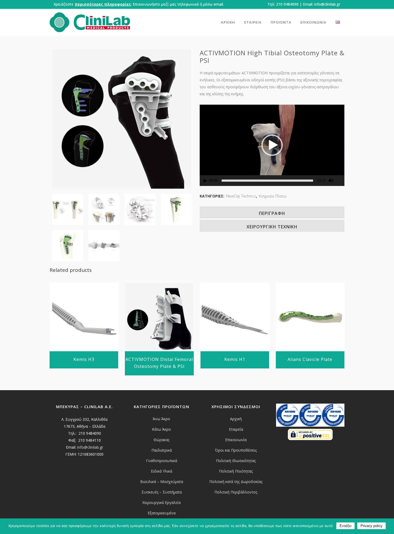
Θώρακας (161, 439)
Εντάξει (345, 526)
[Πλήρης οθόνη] (340, 180)
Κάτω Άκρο (161, 429)
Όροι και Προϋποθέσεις (236, 450)
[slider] (267, 181)
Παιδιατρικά (161, 450)
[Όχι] (387, 526)
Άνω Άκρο (161, 418)
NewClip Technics (241, 196)
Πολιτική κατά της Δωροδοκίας (235, 481)
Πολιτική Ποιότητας (236, 471)
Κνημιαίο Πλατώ (273, 196)
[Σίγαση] (331, 180)
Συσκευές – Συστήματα (162, 492)
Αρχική (236, 418)
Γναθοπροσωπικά (161, 460)
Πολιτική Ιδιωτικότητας (236, 460)
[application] (272, 145)
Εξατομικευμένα (162, 512)
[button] (272, 145)
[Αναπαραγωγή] (205, 180)
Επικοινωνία (236, 439)
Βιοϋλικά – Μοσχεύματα (161, 481)
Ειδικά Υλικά (161, 471)
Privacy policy (371, 526)
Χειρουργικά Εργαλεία (161, 502)
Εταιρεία (236, 429)
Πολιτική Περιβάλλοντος (235, 492)
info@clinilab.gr (327, 4)
